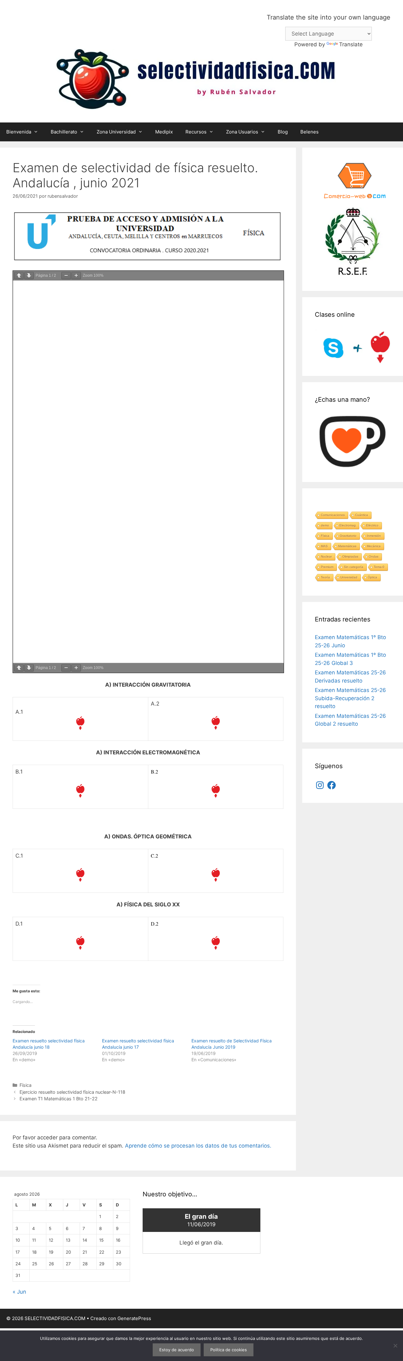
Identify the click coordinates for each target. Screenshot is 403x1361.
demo (325, 525)
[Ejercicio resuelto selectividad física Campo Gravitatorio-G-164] (216, 723)
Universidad (348, 577)
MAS (324, 546)
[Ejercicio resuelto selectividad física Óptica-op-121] (216, 875)
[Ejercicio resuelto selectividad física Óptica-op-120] (80, 875)
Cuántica (361, 515)
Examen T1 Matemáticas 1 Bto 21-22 (59, 1098)
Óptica (372, 577)
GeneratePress (134, 1318)
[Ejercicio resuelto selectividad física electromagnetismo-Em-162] (80, 791)
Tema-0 (379, 567)
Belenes (309, 132)
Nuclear (326, 556)
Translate (351, 44)
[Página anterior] (19, 275)
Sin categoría (353, 567)
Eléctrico (372, 525)
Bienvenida (18, 132)
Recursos (196, 132)
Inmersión (374, 535)
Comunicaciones (333, 515)
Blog (283, 132)
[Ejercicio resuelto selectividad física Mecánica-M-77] (80, 723)
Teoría (325, 577)
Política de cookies (228, 1349)
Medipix (164, 132)
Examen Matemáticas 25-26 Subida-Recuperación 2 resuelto (350, 698)
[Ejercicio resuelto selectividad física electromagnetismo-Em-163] (216, 791)
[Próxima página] (29, 275)
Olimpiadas (350, 556)
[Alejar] (66, 275)
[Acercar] (76, 275)
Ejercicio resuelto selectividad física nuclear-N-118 (72, 1092)
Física (25, 1085)
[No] (395, 1345)
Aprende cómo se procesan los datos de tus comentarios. (198, 1146)
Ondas (373, 556)
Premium (327, 567)
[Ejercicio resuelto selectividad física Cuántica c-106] (216, 943)
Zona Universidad (116, 132)
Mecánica (374, 546)
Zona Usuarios (242, 132)
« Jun (19, 1292)
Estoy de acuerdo (176, 1349)
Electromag (347, 525)
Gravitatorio (348, 535)
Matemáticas (347, 546)
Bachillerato (64, 132)
